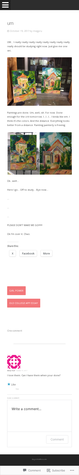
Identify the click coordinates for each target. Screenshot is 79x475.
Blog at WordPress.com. (39, 459)
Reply (17, 389)
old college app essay (23, 303)
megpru (37, 30)
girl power (16, 290)
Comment (57, 439)
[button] (23, 153)
